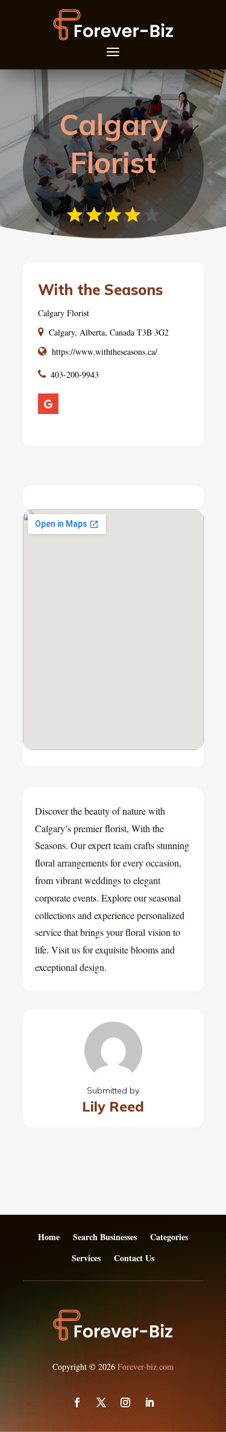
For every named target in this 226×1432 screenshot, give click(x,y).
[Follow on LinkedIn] (149, 1402)
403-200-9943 (75, 374)
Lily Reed (113, 1106)
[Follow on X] (101, 1402)
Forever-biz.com (146, 1366)
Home (49, 1237)
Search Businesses (105, 1237)
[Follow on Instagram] (125, 1402)
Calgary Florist (63, 313)
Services (86, 1258)
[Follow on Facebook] (77, 1402)
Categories (169, 1237)
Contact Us (134, 1258)
